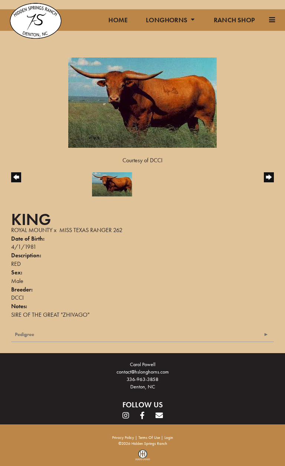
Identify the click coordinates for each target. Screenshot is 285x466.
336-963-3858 (142, 379)
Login (168, 437)
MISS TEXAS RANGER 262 (90, 230)
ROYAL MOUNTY (31, 230)
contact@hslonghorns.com (143, 371)
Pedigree (24, 334)
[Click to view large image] (142, 102)
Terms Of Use (149, 437)
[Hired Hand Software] (142, 458)
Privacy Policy (123, 437)
